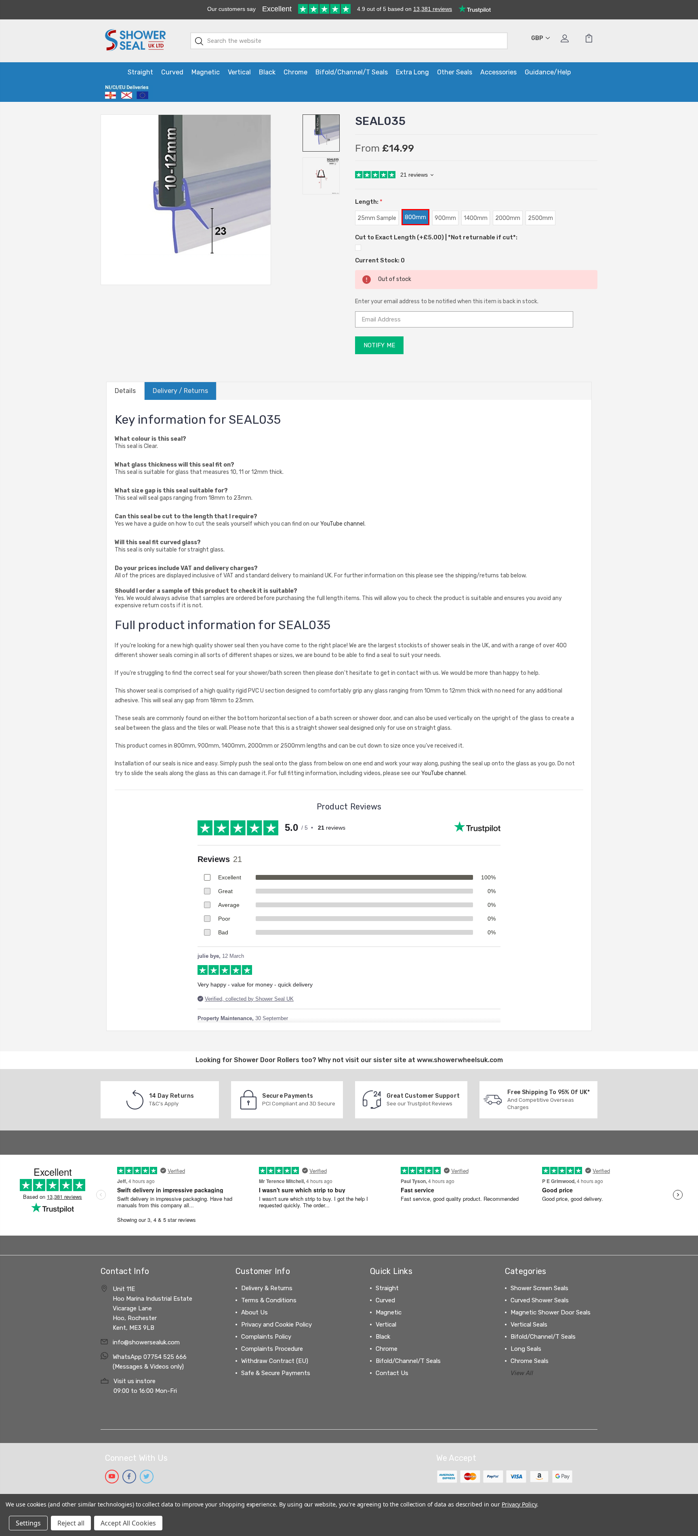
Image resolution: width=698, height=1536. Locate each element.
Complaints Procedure (272, 1348)
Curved (172, 72)
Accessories (498, 72)
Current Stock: (380, 260)
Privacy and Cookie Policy (276, 1324)
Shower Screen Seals (539, 1288)
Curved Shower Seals (540, 1300)
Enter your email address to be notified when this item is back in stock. (446, 301)
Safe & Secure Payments (275, 1373)
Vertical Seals (529, 1324)
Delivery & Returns (266, 1288)
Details (125, 391)
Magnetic (205, 72)
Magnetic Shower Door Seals (551, 1312)
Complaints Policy (266, 1336)
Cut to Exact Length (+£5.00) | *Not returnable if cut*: (436, 237)
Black (267, 72)
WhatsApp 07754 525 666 (150, 1357)
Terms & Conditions (268, 1300)
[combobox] (349, 41)
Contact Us (392, 1373)
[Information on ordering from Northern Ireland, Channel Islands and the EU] (127, 92)
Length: (369, 201)
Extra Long (412, 72)
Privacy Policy (519, 1504)
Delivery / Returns (180, 391)
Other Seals (454, 72)
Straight (140, 72)
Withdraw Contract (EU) (274, 1361)
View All (522, 1373)
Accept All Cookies (128, 1523)
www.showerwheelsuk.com (460, 1060)
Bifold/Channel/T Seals (351, 72)
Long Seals (526, 1348)
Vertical (239, 72)
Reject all (70, 1523)
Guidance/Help (548, 72)
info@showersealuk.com (146, 1342)
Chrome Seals (530, 1361)
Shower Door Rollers (266, 1060)
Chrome (295, 72)
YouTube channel (342, 523)
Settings (28, 1523)
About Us (254, 1312)
